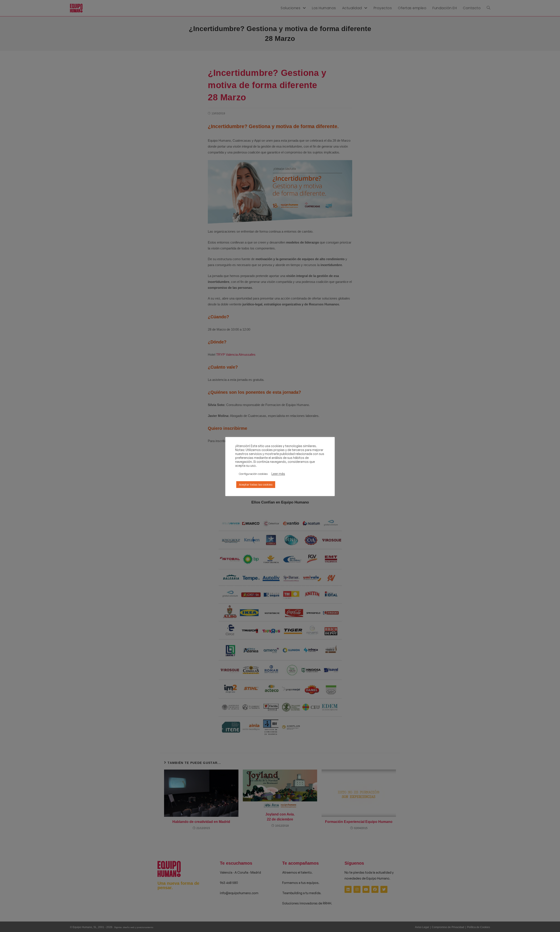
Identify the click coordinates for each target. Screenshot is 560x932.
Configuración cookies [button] (253, 474)
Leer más (278, 474)
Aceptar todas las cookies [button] (256, 484)
